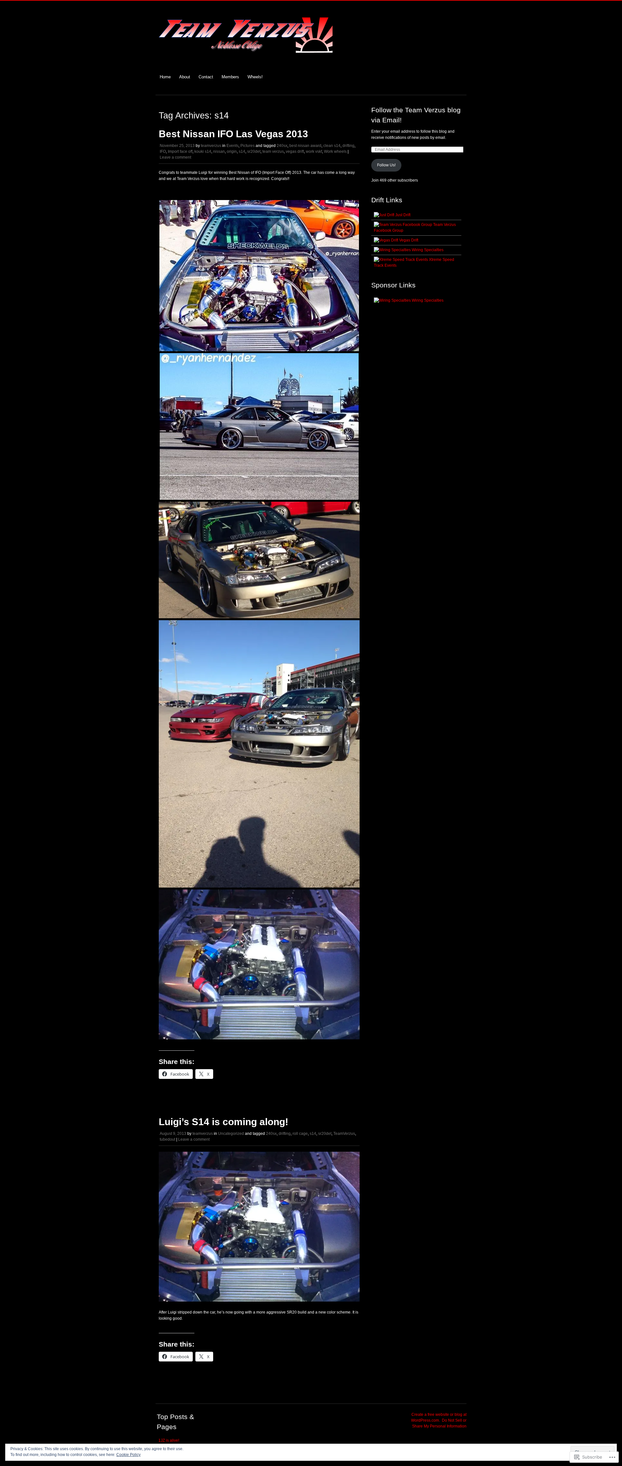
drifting (348, 145)
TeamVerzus (344, 1133)
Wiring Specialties (427, 250)
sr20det (253, 151)
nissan (219, 151)
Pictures (247, 145)
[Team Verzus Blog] (246, 59)
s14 (242, 151)
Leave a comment (175, 157)
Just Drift (402, 215)
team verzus (273, 151)
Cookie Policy (128, 1454)
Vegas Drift (408, 240)
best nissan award (305, 145)
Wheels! (255, 76)
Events (232, 145)
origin (232, 151)
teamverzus (211, 145)
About (184, 76)
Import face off (180, 151)
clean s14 (331, 145)
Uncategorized (231, 1133)
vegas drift (295, 151)
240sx (282, 145)
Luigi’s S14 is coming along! (223, 1121)
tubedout (167, 1139)
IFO (163, 151)
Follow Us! (386, 165)
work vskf (314, 151)
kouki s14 (202, 151)
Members (230, 76)
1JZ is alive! (168, 1440)
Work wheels (335, 151)
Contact (206, 76)
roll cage (300, 1133)
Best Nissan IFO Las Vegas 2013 (233, 134)
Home (165, 76)
